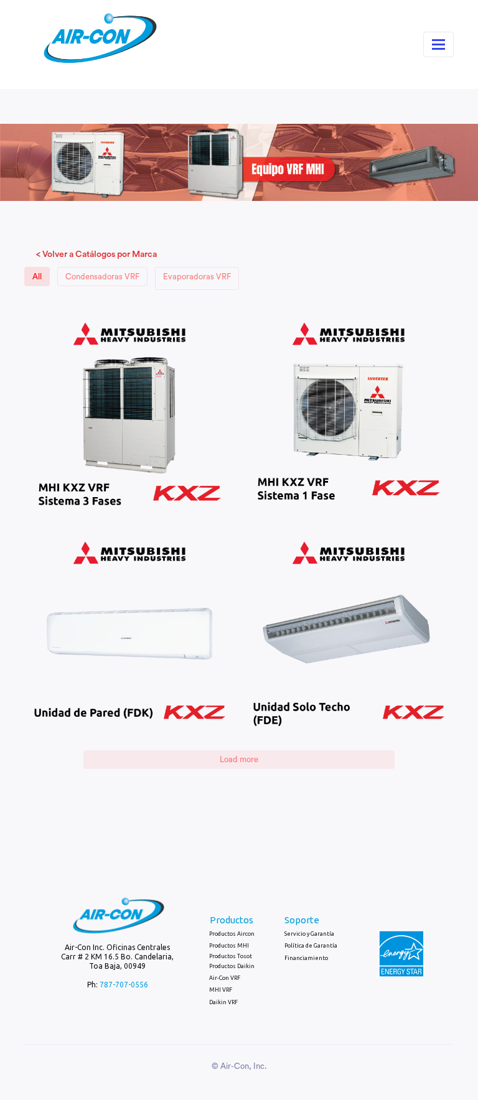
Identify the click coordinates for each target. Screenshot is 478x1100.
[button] (129, 412)
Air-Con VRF (224, 978)
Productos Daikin (232, 966)
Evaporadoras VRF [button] (197, 277)
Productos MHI (229, 946)
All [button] (37, 277)
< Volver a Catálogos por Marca (96, 254)
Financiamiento (306, 958)
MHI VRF (220, 990)
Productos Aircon (232, 934)
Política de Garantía (310, 946)
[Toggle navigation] (438, 44)
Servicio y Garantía (309, 934)
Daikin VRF (223, 1002)
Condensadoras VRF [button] (102, 277)
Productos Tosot (230, 956)
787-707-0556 (124, 985)
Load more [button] (239, 759)
